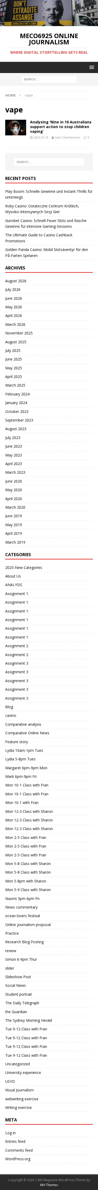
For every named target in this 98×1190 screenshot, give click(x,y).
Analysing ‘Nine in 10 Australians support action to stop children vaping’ (60, 126)
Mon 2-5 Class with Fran (25, 837)
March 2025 (15, 385)
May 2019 (13, 524)
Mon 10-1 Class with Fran (26, 785)
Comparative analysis (23, 724)
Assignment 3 (16, 663)
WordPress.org (17, 1158)
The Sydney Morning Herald (28, 1020)
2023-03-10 (41, 137)
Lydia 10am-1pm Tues (24, 750)
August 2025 (15, 341)
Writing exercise (18, 1107)
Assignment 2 (16, 645)
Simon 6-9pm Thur (21, 959)
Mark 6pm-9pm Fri (21, 776)
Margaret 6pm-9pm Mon (26, 767)
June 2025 (13, 359)
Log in (10, 1132)
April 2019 (13, 533)
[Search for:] (49, 79)
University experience (23, 1072)
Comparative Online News (27, 732)
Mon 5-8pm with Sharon (25, 881)
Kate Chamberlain (67, 137)
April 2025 (13, 376)
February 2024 (17, 394)
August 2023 (15, 428)
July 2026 (12, 289)
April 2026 (13, 315)
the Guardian (16, 1011)
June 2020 (13, 481)
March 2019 (15, 542)
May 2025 (13, 367)
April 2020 (13, 498)
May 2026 (13, 306)
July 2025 (12, 350)
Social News (15, 985)
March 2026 (15, 324)
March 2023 (15, 472)
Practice (12, 933)
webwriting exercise (21, 1098)
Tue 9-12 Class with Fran (26, 1028)
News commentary (21, 907)
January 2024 (16, 402)
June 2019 (13, 515)
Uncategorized (17, 1063)
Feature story (16, 741)
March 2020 (15, 507)
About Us (13, 576)
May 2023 (13, 455)
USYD (10, 1081)
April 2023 (13, 463)
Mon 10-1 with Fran (21, 802)
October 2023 (16, 411)
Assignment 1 (16, 593)
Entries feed (15, 1141)
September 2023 (19, 420)
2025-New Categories (23, 567)
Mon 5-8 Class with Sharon (28, 863)
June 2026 (13, 298)
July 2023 (12, 437)
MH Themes (49, 1185)
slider (9, 968)
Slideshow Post (18, 976)
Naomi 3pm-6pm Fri (22, 898)
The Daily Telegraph (22, 1002)
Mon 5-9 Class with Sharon (28, 889)
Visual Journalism (19, 1089)
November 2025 (19, 332)
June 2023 (13, 446)
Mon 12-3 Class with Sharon (29, 811)
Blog (9, 706)
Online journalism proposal (28, 924)
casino (10, 715)
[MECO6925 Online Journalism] (49, 23)
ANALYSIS (13, 584)
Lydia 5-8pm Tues (20, 758)
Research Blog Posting (24, 941)
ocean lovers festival (22, 915)
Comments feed (19, 1150)
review (10, 950)
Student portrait (18, 994)
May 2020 (13, 489)
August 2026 (15, 280)
